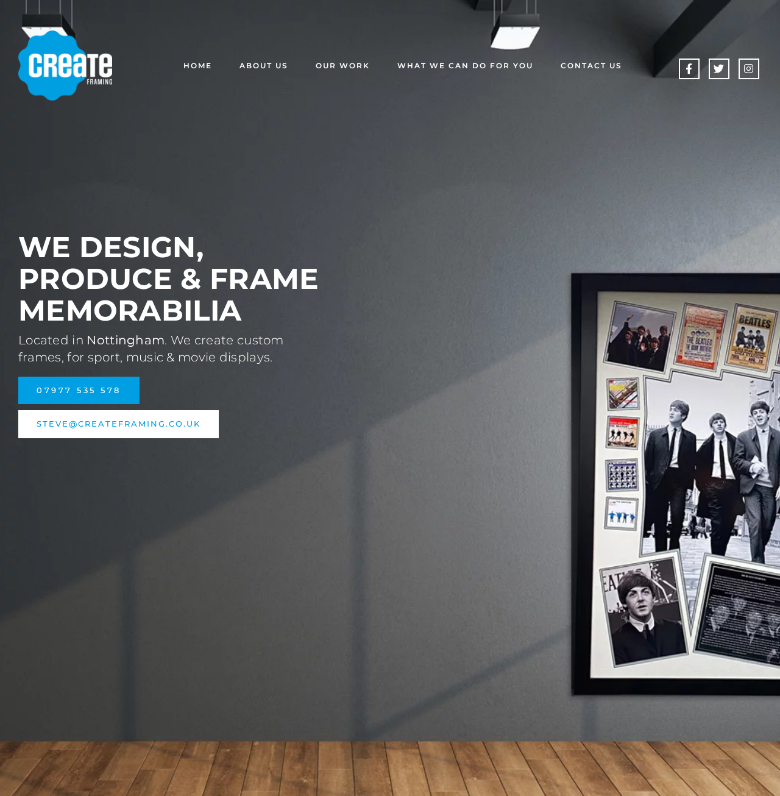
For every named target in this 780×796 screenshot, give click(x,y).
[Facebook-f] (689, 69)
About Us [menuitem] (263, 65)
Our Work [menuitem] (343, 65)
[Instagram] (749, 69)
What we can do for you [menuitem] (465, 65)
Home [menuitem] (197, 65)
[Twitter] (719, 69)
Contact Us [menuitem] (591, 65)
